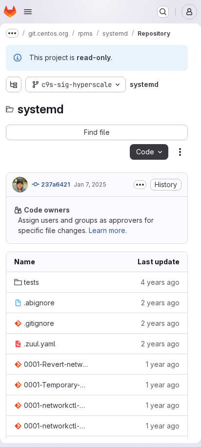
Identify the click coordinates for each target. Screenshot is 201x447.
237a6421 (55, 184)
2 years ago (160, 302)
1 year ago (163, 364)
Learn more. (108, 230)
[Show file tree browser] (13, 84)
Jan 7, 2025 (90, 184)
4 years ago (160, 282)
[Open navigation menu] (28, 12)
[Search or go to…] (163, 12)
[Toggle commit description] (140, 184)
